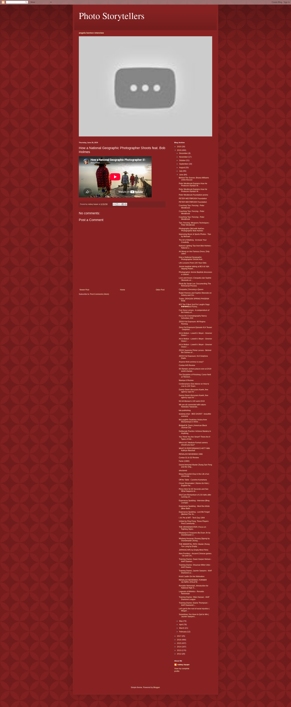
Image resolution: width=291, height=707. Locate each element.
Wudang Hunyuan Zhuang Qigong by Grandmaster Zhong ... (194, 539)
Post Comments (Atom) (99, 294)
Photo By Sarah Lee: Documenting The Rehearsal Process (195, 285)
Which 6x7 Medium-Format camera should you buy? (193, 444)
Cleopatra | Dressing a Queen (191, 289)
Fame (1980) (184, 461)
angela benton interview (91, 33)
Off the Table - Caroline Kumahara (193, 480)
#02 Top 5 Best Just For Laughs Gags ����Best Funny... (194, 305)
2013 (179, 650)
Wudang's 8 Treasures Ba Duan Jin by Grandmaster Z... (194, 534)
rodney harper (183, 665)
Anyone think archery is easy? (191, 362)
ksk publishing (185, 410)
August (182, 168)
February (183, 632)
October (182, 160)
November (183, 157)
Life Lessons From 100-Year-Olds (192, 263)
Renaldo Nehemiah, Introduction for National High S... (193, 587)
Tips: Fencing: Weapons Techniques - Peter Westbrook (194, 224)
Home (122, 290)
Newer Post (84, 290)
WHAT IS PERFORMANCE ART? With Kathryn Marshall (194, 449)
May (181, 621)
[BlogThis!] (117, 204)
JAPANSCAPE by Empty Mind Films (193, 550)
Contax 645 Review (187, 365)
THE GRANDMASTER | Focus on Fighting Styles (192, 528)
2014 (179, 647)
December (183, 153)
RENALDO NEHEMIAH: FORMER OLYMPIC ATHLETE (193, 581)
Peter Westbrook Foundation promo (193, 195)
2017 (179, 636)
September (184, 164)
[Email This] (114, 204)
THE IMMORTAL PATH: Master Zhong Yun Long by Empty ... (194, 545)
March (182, 628)
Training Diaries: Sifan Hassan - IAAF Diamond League (194, 598)
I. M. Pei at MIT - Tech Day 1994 (192, 518)
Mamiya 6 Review (186, 380)
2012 (179, 654)
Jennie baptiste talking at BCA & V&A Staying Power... (194, 267)
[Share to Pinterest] (125, 204)
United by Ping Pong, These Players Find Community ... (194, 522)
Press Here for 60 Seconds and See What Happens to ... (193, 490)
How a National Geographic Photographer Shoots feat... (191, 258)
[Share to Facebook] (122, 204)
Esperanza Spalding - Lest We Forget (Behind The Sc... (194, 513)
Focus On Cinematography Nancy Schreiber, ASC (193, 317)
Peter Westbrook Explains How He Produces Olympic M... (193, 184)
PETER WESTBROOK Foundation (193, 198)
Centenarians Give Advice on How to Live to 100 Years (194, 385)
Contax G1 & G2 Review (189, 458)
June (181, 175)
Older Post (160, 290)
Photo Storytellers (111, 15)
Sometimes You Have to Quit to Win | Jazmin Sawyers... (194, 615)
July (181, 171)
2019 (179, 150)
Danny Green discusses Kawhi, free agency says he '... (193, 391)
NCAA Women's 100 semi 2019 (192, 401)
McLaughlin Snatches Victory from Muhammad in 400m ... (193, 421)
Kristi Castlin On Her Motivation (191, 576)
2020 (179, 147)
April (181, 625)
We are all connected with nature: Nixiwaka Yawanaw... (192, 406)
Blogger (156, 687)
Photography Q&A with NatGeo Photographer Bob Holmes (191, 230)
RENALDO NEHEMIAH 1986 (191, 454)
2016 (179, 640)
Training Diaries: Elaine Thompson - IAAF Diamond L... (194, 604)
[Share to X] (119, 204)
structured (183, 470)
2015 (179, 643)
